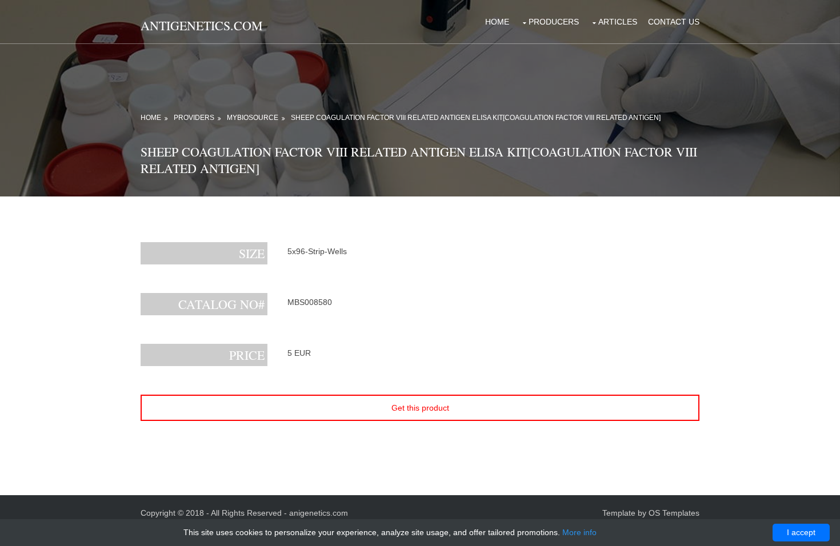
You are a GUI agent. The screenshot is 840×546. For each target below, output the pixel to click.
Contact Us (673, 21)
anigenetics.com (318, 512)
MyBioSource (252, 118)
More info (579, 532)
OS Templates (674, 512)
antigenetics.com (202, 25)
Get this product (420, 407)
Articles (617, 21)
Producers (554, 21)
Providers (194, 118)
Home (497, 21)
